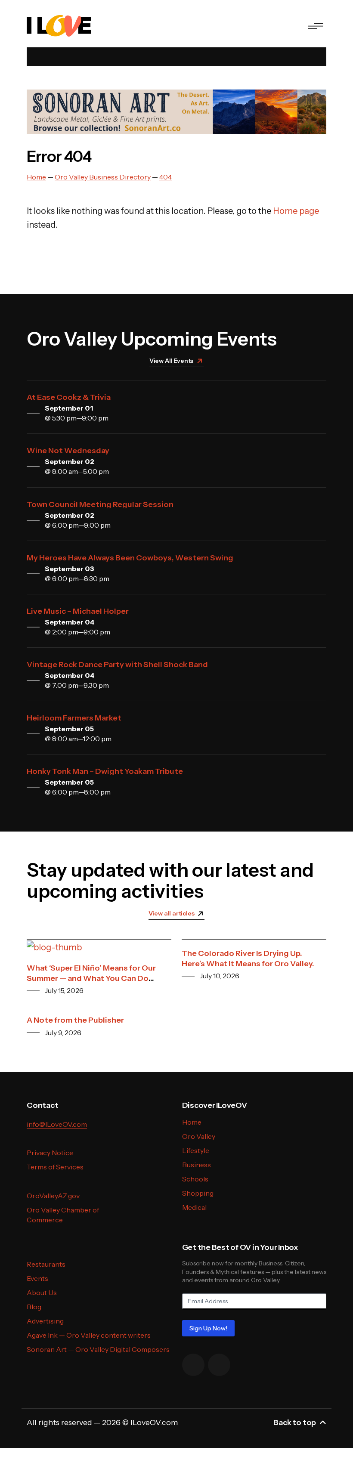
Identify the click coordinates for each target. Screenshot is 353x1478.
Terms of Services (55, 1167)
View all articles (172, 913)
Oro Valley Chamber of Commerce (63, 1215)
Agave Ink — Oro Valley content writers (89, 1335)
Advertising (45, 1321)
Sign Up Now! (208, 1328)
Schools (195, 1179)
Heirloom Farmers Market (74, 718)
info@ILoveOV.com (57, 1124)
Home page (296, 211)
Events (37, 1278)
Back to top (294, 1422)
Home (191, 1122)
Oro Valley (198, 1136)
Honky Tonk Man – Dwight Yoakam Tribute (105, 771)
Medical (194, 1207)
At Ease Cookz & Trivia (69, 397)
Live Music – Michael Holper (78, 611)
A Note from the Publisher (75, 1020)
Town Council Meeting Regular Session (100, 504)
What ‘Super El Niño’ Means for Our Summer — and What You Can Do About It (91, 978)
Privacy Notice (50, 1152)
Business (196, 1164)
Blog (34, 1306)
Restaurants (46, 1264)
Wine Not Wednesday (68, 450)
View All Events (171, 361)
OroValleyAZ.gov (53, 1195)
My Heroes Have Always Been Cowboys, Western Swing (130, 558)
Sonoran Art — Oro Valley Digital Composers (98, 1349)
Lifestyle (195, 1150)
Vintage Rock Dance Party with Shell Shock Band (117, 664)
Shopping (198, 1193)
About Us (42, 1292)
